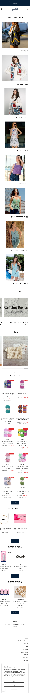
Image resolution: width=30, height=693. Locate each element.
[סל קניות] (3, 9)
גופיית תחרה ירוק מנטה (19, 217)
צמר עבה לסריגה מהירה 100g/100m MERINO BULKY (7, 491)
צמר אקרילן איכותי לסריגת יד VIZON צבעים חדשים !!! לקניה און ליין (7, 419)
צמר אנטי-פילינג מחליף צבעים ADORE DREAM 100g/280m (22, 468)
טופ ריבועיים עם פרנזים (19, 250)
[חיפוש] (24, 9)
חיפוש (26, 663)
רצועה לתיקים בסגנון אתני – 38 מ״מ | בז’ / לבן (20, 602)
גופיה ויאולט (23, 184)
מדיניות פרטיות (7, 677)
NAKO (7, 391)
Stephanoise (20, 599)
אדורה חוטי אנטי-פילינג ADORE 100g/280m (7, 442)
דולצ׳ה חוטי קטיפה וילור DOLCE (8, 467)
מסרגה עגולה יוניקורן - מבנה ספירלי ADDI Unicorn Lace (20, 529)
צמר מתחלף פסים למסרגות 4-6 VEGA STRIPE (22, 419)
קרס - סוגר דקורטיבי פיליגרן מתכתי (20, 567)
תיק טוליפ (24, 51)
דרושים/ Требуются (23, 640)
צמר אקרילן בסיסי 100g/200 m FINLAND (22, 394)
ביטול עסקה (25, 657)
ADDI (20, 526)
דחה (14, 685)
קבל (14, 681)
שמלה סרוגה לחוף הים (20, 283)
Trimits (20, 564)
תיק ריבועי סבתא (22, 117)
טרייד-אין (26, 643)
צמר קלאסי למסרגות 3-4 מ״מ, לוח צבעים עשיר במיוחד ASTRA (22, 443)
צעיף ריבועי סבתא (21, 84)
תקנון (27, 646)
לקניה (15, 502)
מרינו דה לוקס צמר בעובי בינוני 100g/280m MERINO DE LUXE (22, 491)
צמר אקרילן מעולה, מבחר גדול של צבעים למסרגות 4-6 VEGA (7, 395)
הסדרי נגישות (25, 660)
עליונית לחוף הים (22, 150)
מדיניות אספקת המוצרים (24, 653)
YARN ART (22, 391)
